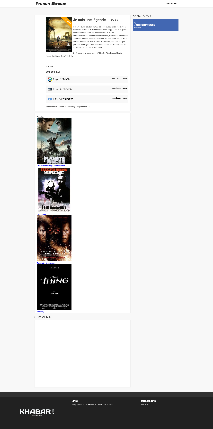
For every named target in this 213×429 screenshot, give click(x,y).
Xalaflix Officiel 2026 (105, 405)
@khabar (137, 27)
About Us (144, 405)
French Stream (51, 3)
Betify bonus (91, 405)
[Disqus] (82, 353)
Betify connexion (78, 405)
